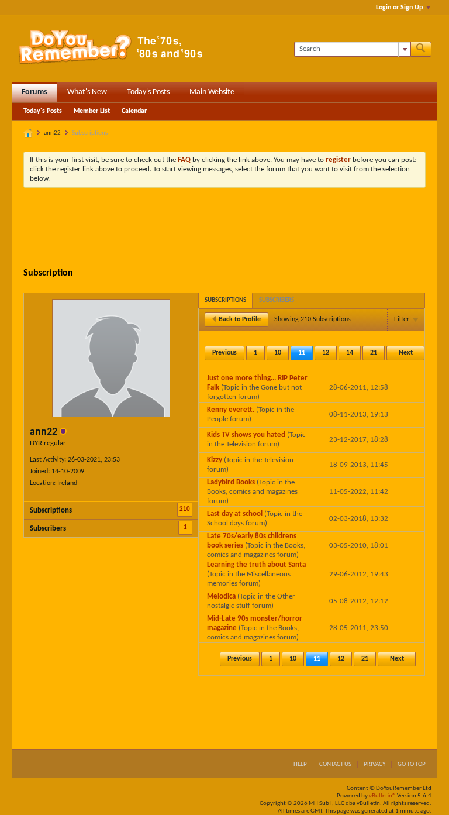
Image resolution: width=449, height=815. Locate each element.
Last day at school (235, 514)
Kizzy (214, 460)
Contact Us (335, 764)
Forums (34, 92)
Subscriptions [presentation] (225, 300)
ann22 (52, 133)
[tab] (225, 300)
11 (301, 352)
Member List (92, 111)
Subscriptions (51, 510)
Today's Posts (148, 92)
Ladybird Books (231, 482)
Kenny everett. (230, 410)
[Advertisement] (236, 228)
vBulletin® (382, 796)
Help (300, 764)
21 (373, 352)
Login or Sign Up (399, 7)
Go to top (412, 764)
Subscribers (48, 528)
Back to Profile (240, 319)
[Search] (420, 49)
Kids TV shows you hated (246, 435)
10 (277, 352)
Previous (224, 352)
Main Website (211, 92)
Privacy (374, 764)
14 (349, 352)
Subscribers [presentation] (276, 300)
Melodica (221, 596)
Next (406, 352)
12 (325, 352)
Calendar (134, 111)
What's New (87, 92)
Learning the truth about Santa (256, 565)
